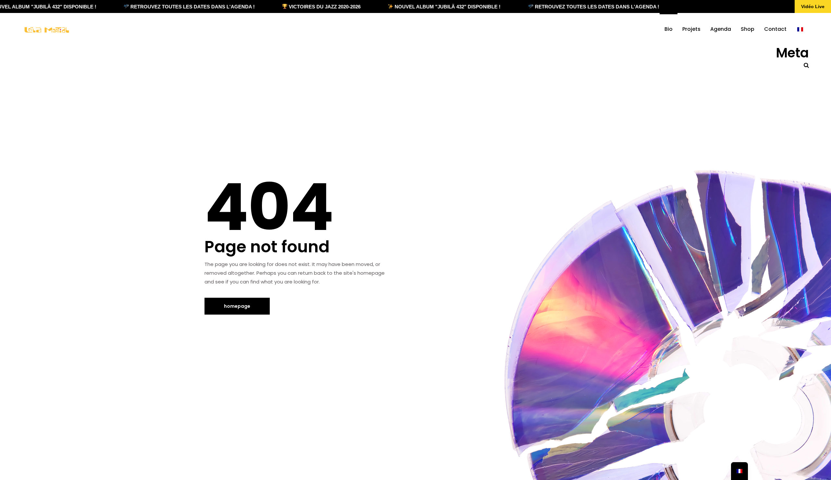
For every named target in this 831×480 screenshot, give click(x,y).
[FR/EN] (800, 29)
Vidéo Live (813, 6)
